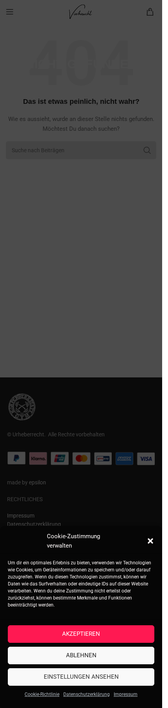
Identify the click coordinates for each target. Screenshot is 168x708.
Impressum (126, 694)
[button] (150, 541)
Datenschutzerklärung (86, 694)
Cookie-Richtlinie (42, 694)
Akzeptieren (81, 633)
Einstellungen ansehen (81, 676)
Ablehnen (81, 655)
